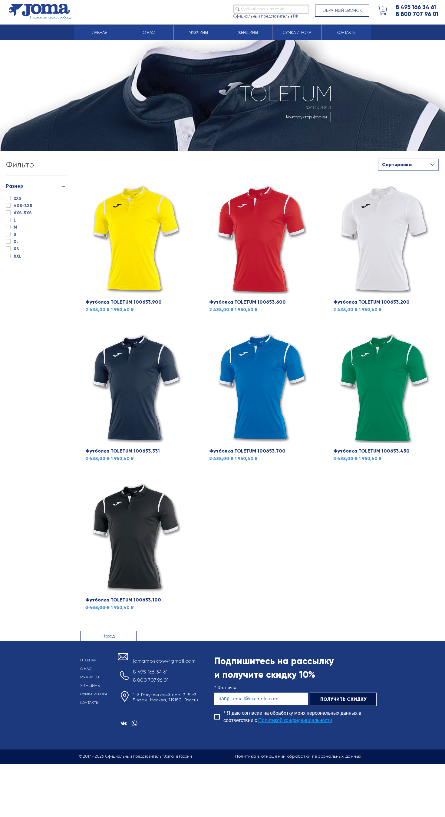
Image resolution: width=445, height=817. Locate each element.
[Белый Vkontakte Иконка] (123, 723)
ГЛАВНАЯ (88, 660)
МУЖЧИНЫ (89, 677)
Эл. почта (225, 687)
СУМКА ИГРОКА (93, 694)
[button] (342, 11)
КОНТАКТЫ (89, 702)
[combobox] (408, 165)
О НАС (86, 669)
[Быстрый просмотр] (134, 238)
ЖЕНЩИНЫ (90, 686)
